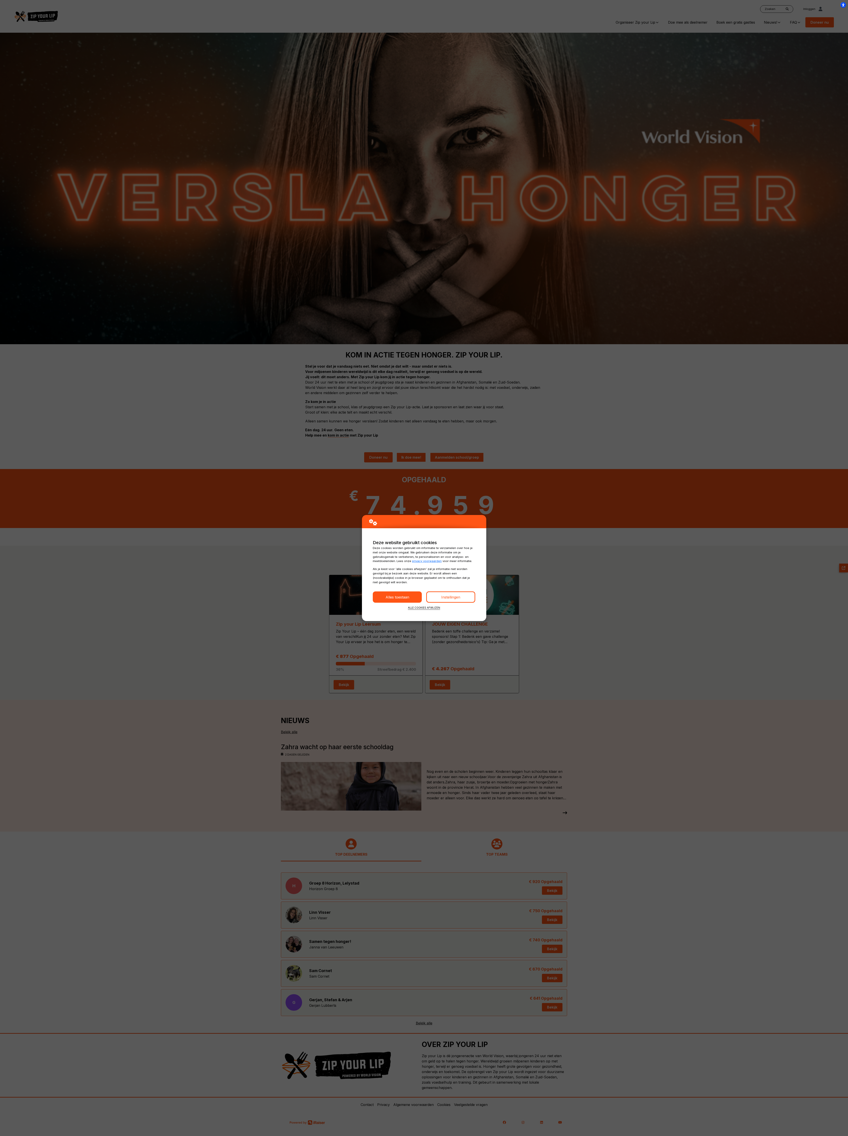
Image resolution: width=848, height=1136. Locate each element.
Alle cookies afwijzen (424, 607)
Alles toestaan (397, 597)
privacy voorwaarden (427, 561)
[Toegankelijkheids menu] (843, 5)
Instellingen (450, 597)
